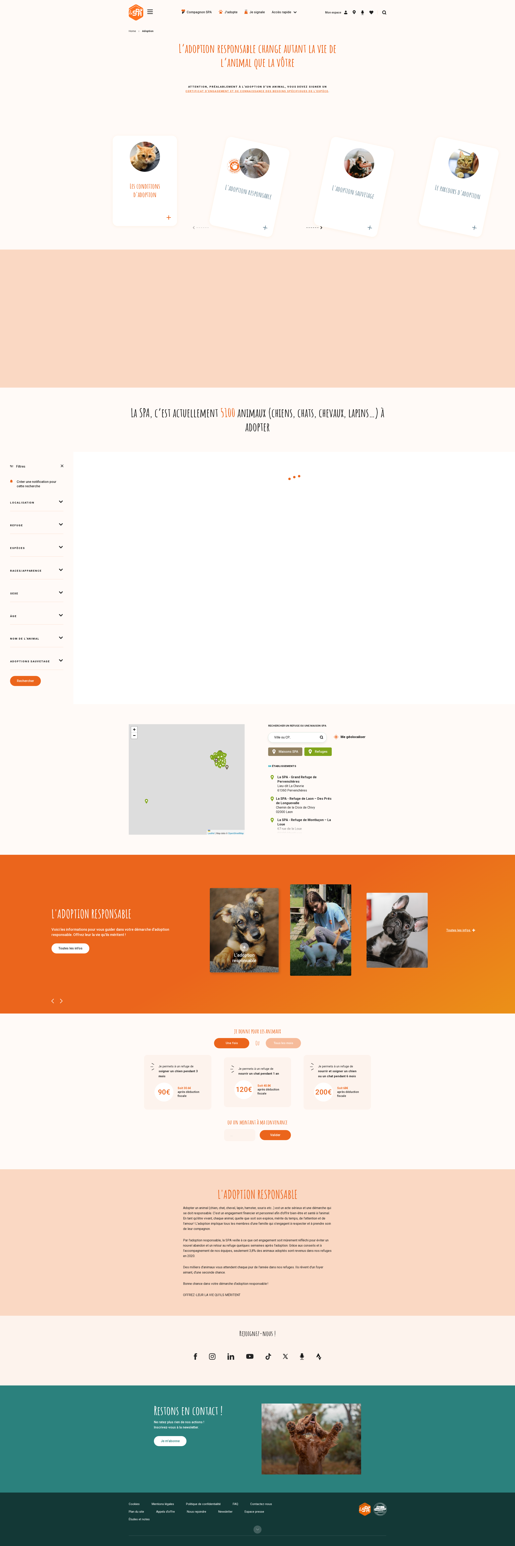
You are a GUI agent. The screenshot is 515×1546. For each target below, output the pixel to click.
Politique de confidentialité (203, 1504)
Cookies (134, 1504)
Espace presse (254, 1511)
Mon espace (333, 12)
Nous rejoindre (196, 1511)
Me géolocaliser (353, 737)
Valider (275, 1135)
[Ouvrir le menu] (150, 12)
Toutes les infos (70, 948)
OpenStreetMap (236, 833)
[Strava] (318, 1356)
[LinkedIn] (231, 1358)
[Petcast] (362, 12)
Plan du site (136, 1511)
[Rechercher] (384, 12)
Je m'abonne (170, 1441)
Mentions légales (163, 1504)
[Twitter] (285, 1357)
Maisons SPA (288, 752)
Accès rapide (281, 12)
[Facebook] (195, 1358)
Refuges (321, 752)
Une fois (232, 1043)
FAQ (235, 1504)
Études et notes (139, 1519)
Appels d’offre (165, 1511)
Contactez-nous (261, 1504)
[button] (220, 760)
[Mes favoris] (371, 13)
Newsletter (225, 1511)
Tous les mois (283, 1043)
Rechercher (25, 681)
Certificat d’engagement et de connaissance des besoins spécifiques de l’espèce (256, 91)
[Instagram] (212, 1358)
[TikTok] (268, 1358)
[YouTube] (249, 1357)
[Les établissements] (354, 13)
